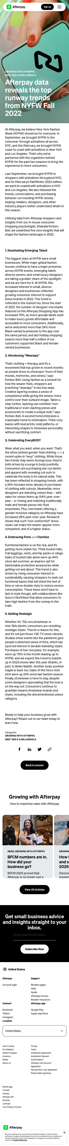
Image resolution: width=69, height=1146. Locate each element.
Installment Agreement (41, 1053)
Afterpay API (8, 1097)
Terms (33, 1049)
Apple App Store (39, 1013)
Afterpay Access (39, 995)
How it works (8, 1046)
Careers (6, 1093)
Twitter (6, 1013)
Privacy (34, 1046)
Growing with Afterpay (19, 71)
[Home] (15, 7)
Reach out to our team (33, 719)
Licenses (6, 1103)
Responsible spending (41, 1073)
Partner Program (10, 1053)
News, (11, 851)
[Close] (64, 1132)
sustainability (13, 577)
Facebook (8, 1009)
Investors (7, 1056)
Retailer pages (38, 984)
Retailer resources (40, 999)
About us (7, 1063)
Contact (6, 1090)
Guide (34, 992)
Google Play (37, 1009)
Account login (10, 984)
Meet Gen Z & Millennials (20, 75)
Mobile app (7, 1086)
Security (6, 1100)
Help (33, 988)
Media (5, 1059)
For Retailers (8, 1049)
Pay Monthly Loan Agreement (44, 1069)
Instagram (8, 1017)
